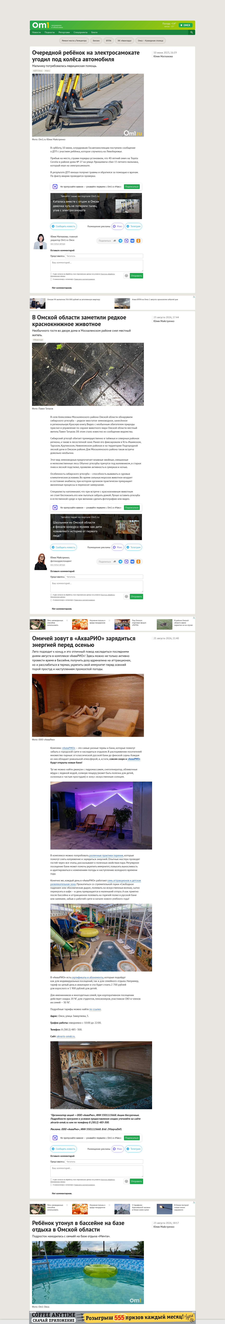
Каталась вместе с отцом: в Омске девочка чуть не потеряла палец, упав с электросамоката (76, 205)
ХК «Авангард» (125, 40)
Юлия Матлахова (163, 56)
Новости (36, 32)
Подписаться (131, 186)
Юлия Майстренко (164, 321)
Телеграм (135, 226)
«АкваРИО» (68, 748)
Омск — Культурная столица (150, 40)
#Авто (47, 71)
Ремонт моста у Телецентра (74, 40)
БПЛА (108, 40)
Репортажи (64, 32)
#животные (38, 340)
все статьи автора (58, 244)
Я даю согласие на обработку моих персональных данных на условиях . (82, 275)
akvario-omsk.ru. (66, 1036)
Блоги (94, 32)
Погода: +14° (169, 25)
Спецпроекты (81, 32)
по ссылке (95, 1009)
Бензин (96, 40)
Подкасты (50, 32)
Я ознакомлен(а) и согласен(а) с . (74, 279)
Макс (119, 226)
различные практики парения (106, 855)
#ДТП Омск (37, 71)
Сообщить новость (65, 226)
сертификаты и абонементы (87, 977)
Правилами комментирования (84, 279)
